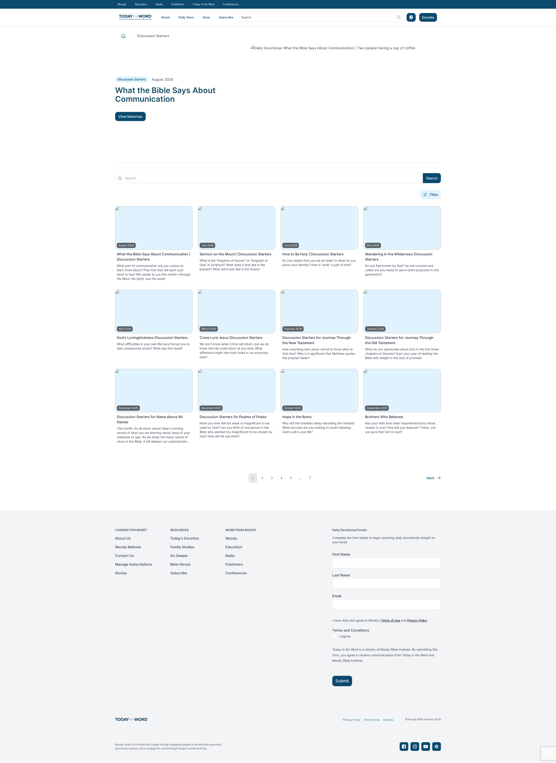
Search (246, 18)
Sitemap (388, 719)
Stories (121, 573)
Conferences (231, 4)
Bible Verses (180, 564)
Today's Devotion (184, 538)
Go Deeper (179, 555)
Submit (342, 681)
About (165, 17)
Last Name (341, 575)
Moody (122, 4)
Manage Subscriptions (133, 564)
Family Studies (182, 547)
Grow (206, 17)
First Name (341, 554)
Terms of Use (390, 620)
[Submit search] (120, 178)
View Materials (130, 116)
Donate (428, 17)
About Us (123, 538)
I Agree (345, 636)
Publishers (177, 4)
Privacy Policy (417, 620)
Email (336, 596)
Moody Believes (128, 547)
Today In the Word (203, 4)
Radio (159, 4)
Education (141, 4)
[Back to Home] (123, 35)
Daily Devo (186, 17)
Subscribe (226, 17)
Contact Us (124, 555)
